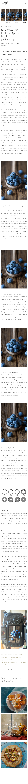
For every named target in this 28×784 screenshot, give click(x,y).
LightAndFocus (5, 660)
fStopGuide (14, 660)
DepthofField (18, 655)
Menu (22, 3)
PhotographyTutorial (7, 662)
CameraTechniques (20, 662)
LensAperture (5, 657)
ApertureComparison (7, 655)
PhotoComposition (7, 665)
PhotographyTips (15, 657)
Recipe (14, 759)
